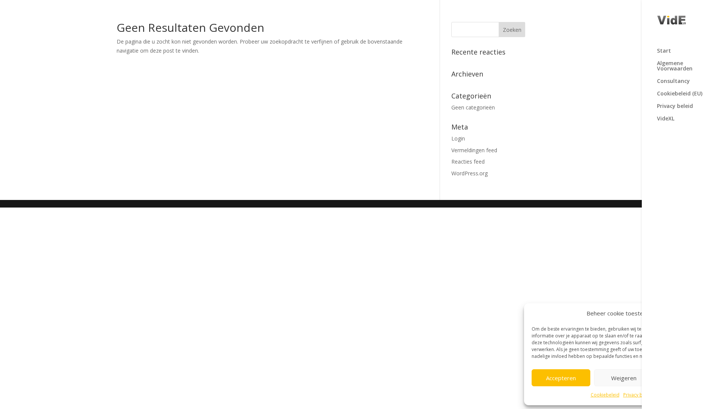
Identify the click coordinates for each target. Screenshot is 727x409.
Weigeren (624, 378)
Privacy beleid (638, 395)
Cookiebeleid (605, 395)
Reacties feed (468, 161)
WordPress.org (469, 173)
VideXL (665, 119)
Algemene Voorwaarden (675, 66)
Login (458, 138)
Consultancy (673, 81)
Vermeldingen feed (474, 150)
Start (664, 51)
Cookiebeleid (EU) (679, 94)
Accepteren (561, 378)
